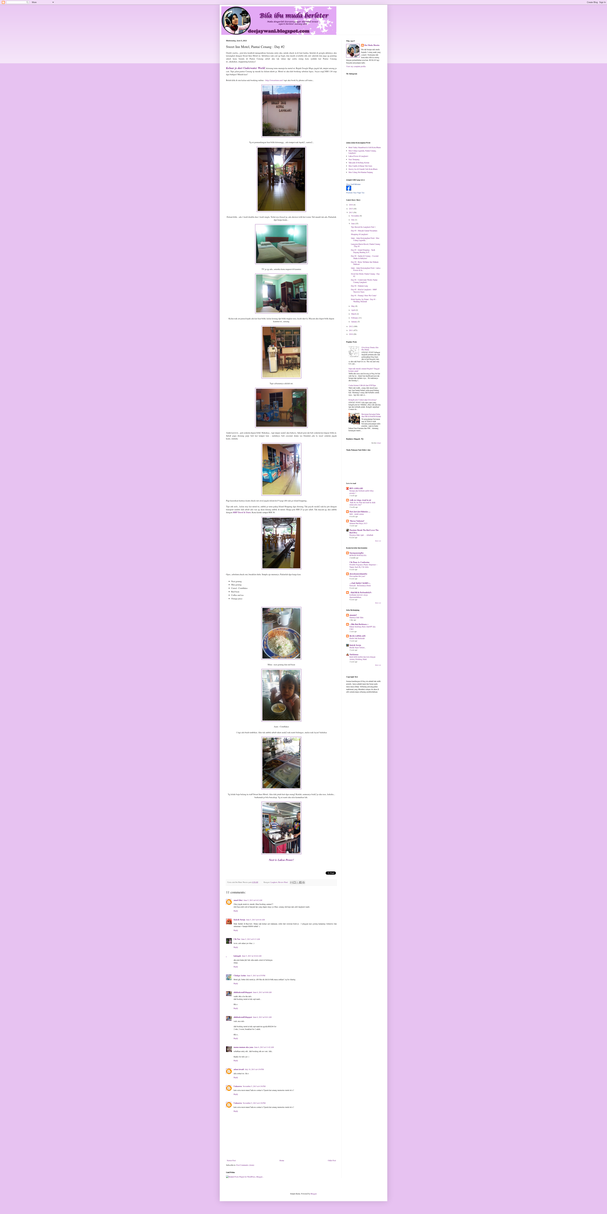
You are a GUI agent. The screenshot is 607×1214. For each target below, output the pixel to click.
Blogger (313, 1193)
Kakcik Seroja (239, 919)
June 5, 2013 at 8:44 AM (255, 919)
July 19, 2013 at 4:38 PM (254, 1069)
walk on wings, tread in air (360, 500)
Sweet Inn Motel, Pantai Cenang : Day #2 (365, 274)
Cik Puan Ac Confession (359, 562)
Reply (236, 910)
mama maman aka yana (243, 1047)
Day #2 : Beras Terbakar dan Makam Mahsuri (364, 263)
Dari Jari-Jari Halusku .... (359, 511)
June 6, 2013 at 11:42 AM (264, 1047)
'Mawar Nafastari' (356, 521)
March (354, 313)
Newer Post (231, 1160)
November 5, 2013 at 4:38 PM (254, 1086)
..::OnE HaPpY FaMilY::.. (360, 583)
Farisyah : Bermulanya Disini (360, 585)
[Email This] (291, 882)
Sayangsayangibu (356, 553)
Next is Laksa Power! (281, 860)
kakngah (237, 956)
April (353, 310)
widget (379, 443)
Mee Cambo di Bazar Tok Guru (360, 166)
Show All (378, 541)
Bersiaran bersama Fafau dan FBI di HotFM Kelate (371, 415)
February (355, 317)
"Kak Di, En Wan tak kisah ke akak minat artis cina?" (362, 503)
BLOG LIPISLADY (357, 636)
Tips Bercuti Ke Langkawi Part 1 (363, 227)
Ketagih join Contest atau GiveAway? (363, 399)
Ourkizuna (353, 654)
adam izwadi (239, 1069)
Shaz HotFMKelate (353, 184)
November (355, 215)
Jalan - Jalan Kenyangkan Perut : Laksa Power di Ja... (365, 269)
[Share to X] (297, 882)
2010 (351, 334)
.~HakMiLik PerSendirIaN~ (360, 592)
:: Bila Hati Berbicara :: (358, 624)
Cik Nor (237, 939)
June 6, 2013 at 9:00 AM (262, 992)
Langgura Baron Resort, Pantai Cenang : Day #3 (365, 245)
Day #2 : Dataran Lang (359, 285)
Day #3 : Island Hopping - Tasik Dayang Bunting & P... (363, 251)
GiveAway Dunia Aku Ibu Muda (370, 348)
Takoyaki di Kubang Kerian (359, 162)
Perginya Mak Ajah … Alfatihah (361, 535)
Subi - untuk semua (356, 514)
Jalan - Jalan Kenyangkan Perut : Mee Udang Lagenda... (365, 239)
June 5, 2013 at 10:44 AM (251, 956)
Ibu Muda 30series (372, 45)
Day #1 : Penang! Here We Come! (364, 295)
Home (281, 1160)
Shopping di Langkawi (359, 234)
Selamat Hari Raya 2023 (358, 523)
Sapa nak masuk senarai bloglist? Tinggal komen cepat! (364, 369)
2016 (351, 204)
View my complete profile (356, 66)
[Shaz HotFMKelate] (348, 190)
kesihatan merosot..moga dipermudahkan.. (358, 596)
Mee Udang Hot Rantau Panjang (361, 172)
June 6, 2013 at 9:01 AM (262, 1017)
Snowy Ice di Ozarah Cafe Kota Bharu (363, 169)
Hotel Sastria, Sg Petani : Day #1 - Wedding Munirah (364, 300)
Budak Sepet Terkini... (357, 647)
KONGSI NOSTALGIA (357, 555)
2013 (351, 212)
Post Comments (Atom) (245, 1165)
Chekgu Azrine (240, 975)
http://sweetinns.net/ (274, 80)
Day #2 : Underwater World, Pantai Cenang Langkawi (364, 280)
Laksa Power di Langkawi (358, 156)
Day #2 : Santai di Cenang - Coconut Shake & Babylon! (364, 257)
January (354, 321)
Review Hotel (283, 882)
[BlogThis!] (294, 882)
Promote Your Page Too (355, 193)
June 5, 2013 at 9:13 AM (250, 939)
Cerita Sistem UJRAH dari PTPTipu (362, 385)
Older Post (332, 1160)
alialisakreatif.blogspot (243, 992)
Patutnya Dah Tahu (356, 617)
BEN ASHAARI (356, 488)
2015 (351, 208)
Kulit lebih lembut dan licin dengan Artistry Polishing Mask (362, 658)
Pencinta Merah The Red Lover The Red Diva (364, 531)
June (353, 223)
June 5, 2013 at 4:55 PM (256, 975)
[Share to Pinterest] (303, 882)
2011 (351, 330)
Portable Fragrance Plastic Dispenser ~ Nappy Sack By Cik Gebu (363, 565)
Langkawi (274, 882)
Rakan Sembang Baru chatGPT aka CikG (362, 627)
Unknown (238, 1086)
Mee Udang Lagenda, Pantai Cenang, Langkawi (362, 151)
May (353, 306)
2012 (351, 326)
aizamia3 (353, 615)
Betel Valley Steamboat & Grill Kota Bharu (365, 147)
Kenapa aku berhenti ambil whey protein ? (361, 492)
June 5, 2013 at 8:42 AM (253, 900)
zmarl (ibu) (238, 900)
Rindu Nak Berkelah (357, 638)
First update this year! (357, 576)
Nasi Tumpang (354, 159)
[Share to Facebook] (300, 882)
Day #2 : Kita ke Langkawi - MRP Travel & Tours (364, 290)
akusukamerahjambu (358, 573)
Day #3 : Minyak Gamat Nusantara (364, 230)
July (353, 219)
